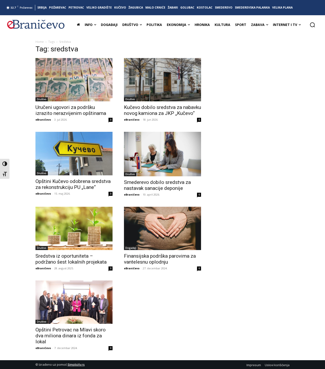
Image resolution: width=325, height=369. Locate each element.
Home (39, 42)
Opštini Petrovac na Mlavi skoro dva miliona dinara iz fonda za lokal (70, 335)
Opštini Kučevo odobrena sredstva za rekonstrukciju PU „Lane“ (73, 184)
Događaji (130, 248)
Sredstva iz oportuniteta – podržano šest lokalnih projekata (71, 259)
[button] (312, 25)
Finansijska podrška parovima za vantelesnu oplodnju (160, 259)
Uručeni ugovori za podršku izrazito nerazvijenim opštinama (70, 110)
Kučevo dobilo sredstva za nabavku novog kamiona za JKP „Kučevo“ (162, 110)
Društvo (41, 99)
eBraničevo (43, 119)
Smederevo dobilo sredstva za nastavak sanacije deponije (157, 185)
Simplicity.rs (76, 364)
